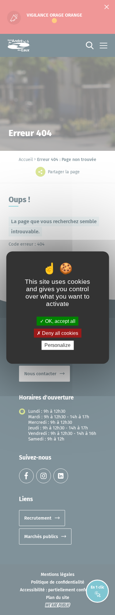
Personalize (57, 345)
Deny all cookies (59, 333)
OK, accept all (59, 321)
